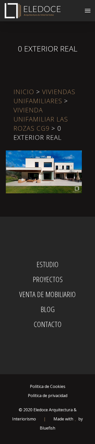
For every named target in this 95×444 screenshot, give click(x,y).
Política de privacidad (47, 395)
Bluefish (47, 428)
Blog (48, 309)
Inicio (23, 91)
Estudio (47, 264)
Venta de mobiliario (47, 294)
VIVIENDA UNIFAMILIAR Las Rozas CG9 (40, 119)
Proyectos (48, 279)
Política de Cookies (47, 386)
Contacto (48, 324)
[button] (87, 10)
